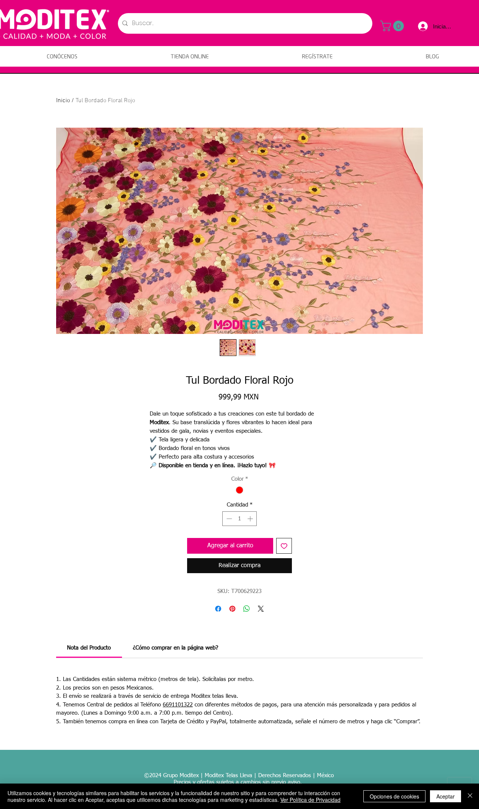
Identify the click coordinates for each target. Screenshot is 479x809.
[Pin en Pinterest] (232, 608)
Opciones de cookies (394, 796)
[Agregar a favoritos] (284, 546)
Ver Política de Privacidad (310, 799)
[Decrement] (228, 519)
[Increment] (251, 519)
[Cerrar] (470, 796)
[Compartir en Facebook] (218, 608)
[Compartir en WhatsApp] (246, 608)
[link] (89, 648)
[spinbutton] (240, 519)
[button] (393, 26)
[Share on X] (260, 608)
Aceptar (445, 796)
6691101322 (178, 705)
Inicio (63, 100)
